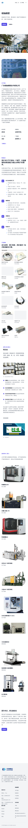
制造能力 (17, 793)
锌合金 (3, 813)
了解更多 (11, 24)
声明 (16, 805)
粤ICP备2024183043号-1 (20, 813)
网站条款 (17, 810)
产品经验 (17, 795)
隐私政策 (17, 808)
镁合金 (3, 811)
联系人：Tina (4, 793)
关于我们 (17, 790)
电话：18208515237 (6, 795)
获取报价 (4, 24)
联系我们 (4, 729)
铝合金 (3, 808)
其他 (2, 816)
